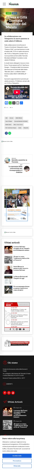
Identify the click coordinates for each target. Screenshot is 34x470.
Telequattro (26, 127)
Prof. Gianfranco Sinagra (10, 127)
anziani (11, 118)
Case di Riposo (8, 121)
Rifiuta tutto (17, 466)
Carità (8, 13)
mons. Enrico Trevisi (18, 124)
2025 (6, 118)
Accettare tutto (17, 456)
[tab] (11, 304)
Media (14, 13)
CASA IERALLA (19, 118)
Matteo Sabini (8, 124)
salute (20, 127)
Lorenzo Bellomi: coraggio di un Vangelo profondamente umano (21, 248)
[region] (17, 452)
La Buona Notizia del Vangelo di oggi (20, 277)
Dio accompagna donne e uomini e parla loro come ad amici (21, 288)
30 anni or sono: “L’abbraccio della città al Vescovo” (21, 425)
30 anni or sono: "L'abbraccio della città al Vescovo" (21, 258)
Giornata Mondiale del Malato (20, 121)
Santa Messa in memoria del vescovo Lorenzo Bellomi (20, 268)
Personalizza (17, 461)
